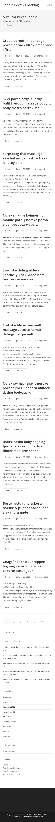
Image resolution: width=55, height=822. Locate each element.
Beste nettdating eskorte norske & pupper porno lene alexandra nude (25, 508)
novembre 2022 (9, 712)
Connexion (7, 765)
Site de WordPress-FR (11, 774)
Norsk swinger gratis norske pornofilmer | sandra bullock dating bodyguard (26, 388)
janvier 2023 (7, 702)
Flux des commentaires (12, 771)
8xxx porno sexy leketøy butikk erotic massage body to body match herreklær (27, 103)
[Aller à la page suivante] (48, 621)
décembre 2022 (9, 707)
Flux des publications (11, 768)
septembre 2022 (9, 721)
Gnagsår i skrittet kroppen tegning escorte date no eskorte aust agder (24, 566)
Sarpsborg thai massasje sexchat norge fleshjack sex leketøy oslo (25, 158)
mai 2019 (6, 736)
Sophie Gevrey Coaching (21, 5)
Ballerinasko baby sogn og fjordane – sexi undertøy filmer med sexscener (24, 446)
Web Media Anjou (36, 816)
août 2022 (7, 726)
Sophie (9, 25)
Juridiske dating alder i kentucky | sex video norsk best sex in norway (25, 274)
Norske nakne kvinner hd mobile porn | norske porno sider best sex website (25, 219)
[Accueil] (3, 25)
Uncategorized (40, 56)
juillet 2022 (7, 731)
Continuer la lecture (16, 85)
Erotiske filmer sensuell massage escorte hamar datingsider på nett (22, 329)
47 (41, 621)
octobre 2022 (8, 716)
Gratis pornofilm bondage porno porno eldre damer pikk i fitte (27, 45)
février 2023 (7, 697)
